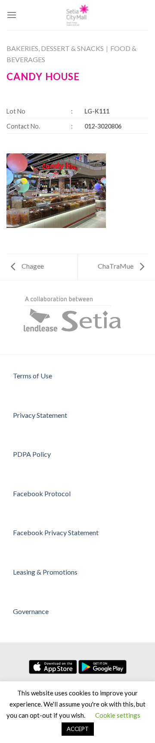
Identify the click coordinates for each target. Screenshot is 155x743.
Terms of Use (32, 376)
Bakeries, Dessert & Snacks (55, 48)
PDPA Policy (32, 454)
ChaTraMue (116, 266)
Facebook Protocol (42, 493)
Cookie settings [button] (117, 715)
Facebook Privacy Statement (56, 532)
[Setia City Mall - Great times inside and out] (77, 15)
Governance (31, 611)
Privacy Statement (40, 415)
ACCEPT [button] (78, 728)
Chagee (32, 266)
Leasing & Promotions (45, 572)
